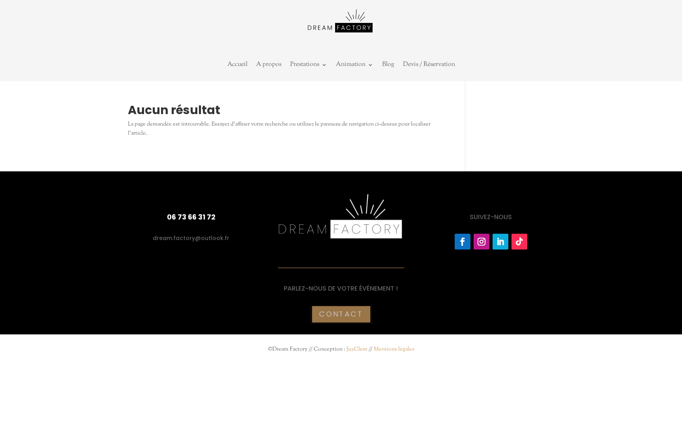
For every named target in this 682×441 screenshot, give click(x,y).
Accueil (237, 65)
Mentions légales (394, 349)
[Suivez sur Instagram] (481, 242)
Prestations (304, 65)
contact (341, 314)
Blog (388, 65)
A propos (268, 65)
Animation (350, 65)
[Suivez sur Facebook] (462, 242)
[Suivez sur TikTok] (519, 242)
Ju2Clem (357, 349)
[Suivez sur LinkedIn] (500, 242)
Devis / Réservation (429, 65)
